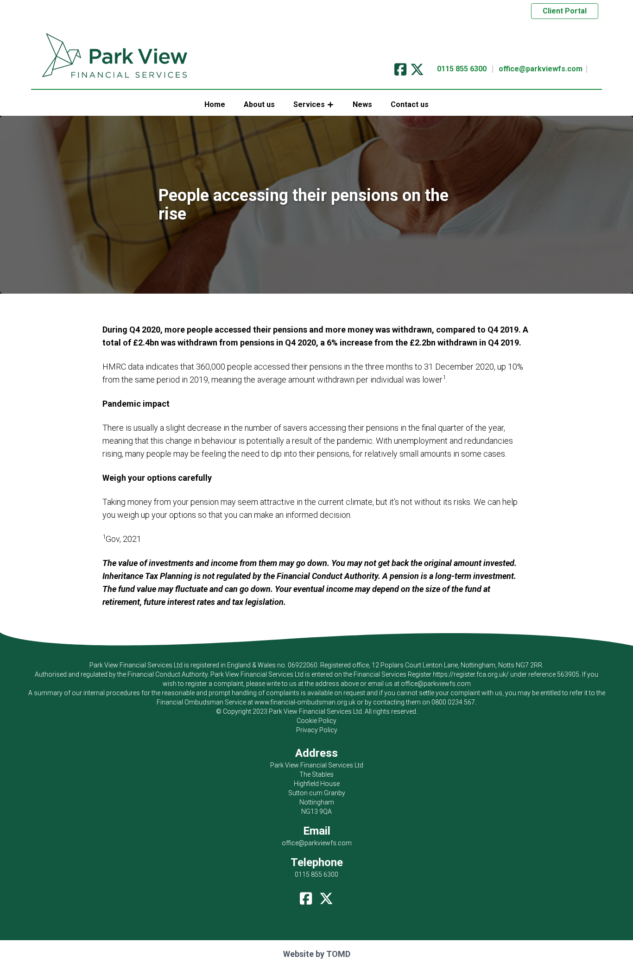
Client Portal (565, 10)
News (362, 104)
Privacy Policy (316, 730)
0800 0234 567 (453, 702)
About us (259, 104)
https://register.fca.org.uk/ (471, 674)
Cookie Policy (316, 720)
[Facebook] (400, 66)
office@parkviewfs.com (540, 68)
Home (214, 104)
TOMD (338, 954)
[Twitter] (417, 66)
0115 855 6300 (462, 68)
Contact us (410, 104)
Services (309, 104)
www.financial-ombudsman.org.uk (304, 702)
